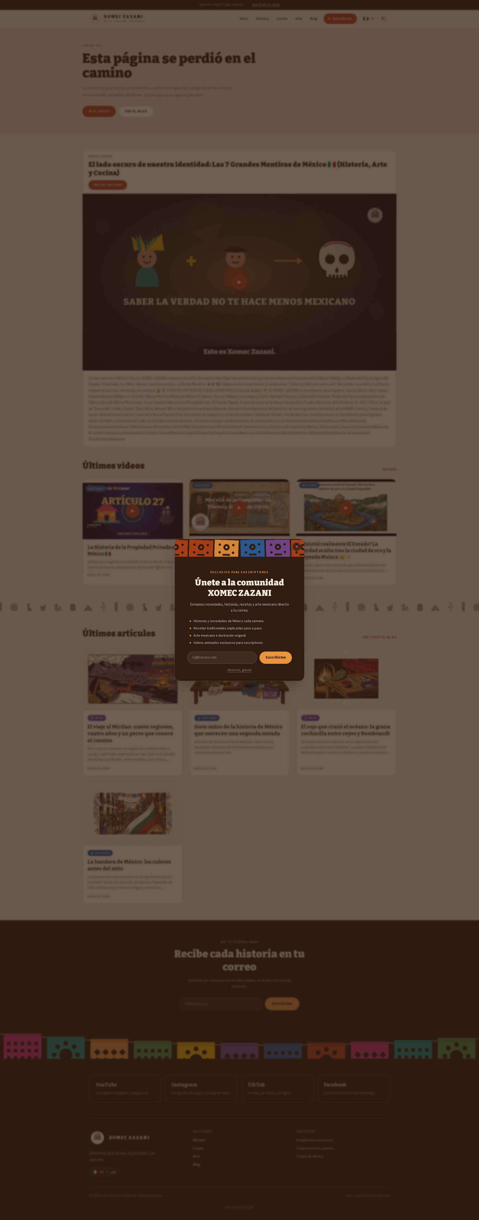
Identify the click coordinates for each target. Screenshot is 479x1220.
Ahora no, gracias (240, 670)
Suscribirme (275, 657)
